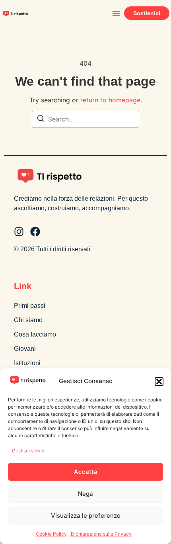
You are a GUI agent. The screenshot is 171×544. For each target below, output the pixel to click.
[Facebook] (35, 232)
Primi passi (29, 305)
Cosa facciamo (35, 334)
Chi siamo (28, 320)
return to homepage (110, 100)
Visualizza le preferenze (85, 515)
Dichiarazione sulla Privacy (101, 534)
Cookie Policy (51, 534)
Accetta (85, 472)
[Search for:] (85, 119)
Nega (85, 493)
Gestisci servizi (29, 451)
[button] (159, 381)
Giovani (25, 348)
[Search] (40, 119)
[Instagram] (19, 232)
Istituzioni (27, 363)
